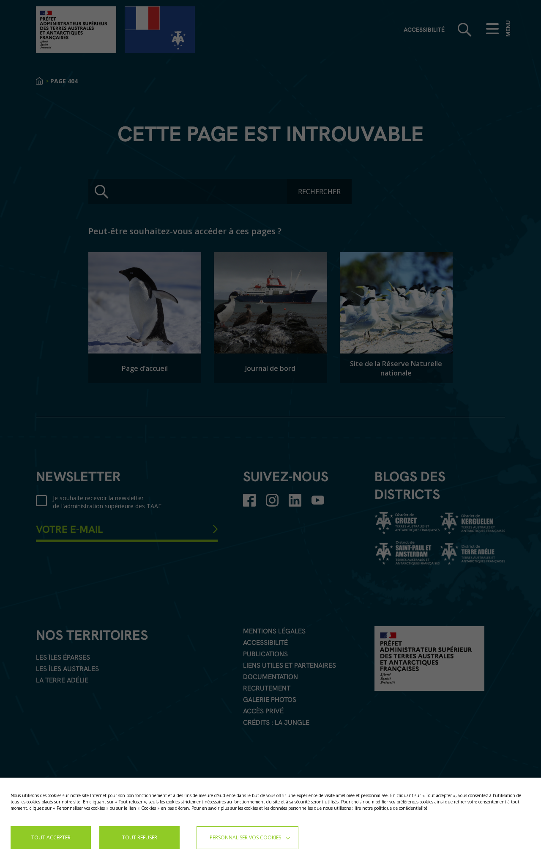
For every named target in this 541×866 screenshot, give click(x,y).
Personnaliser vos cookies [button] (245, 837)
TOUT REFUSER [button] (139, 837)
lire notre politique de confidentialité (391, 808)
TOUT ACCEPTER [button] (51, 837)
